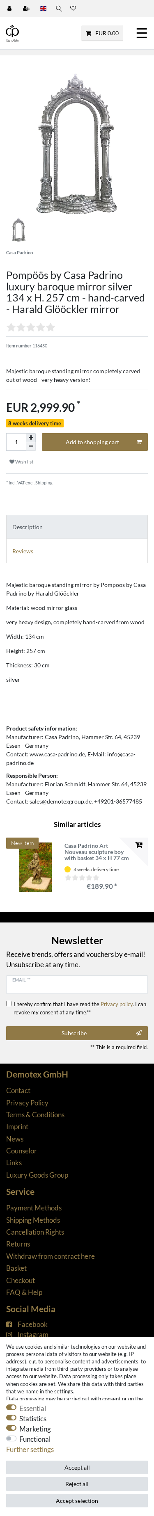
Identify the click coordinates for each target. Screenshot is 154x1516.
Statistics (32, 1418)
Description (27, 526)
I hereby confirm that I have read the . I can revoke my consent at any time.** (80, 1008)
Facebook (33, 1324)
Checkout (20, 1280)
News (14, 1139)
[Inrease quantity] (31, 437)
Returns (18, 1244)
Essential (32, 1408)
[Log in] (10, 8)
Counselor (21, 1150)
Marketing (35, 1429)
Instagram (33, 1334)
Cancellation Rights (35, 1232)
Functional (35, 1439)
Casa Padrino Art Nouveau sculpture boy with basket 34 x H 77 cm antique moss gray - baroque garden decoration (96, 851)
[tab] (77, 527)
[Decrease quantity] (31, 446)
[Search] (58, 8)
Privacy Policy (27, 1102)
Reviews (22, 551)
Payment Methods (34, 1207)
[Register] (27, 8)
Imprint (17, 1126)
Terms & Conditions (35, 1114)
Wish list (23, 462)
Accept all (77, 1467)
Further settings (30, 1449)
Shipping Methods (33, 1220)
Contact (18, 1090)
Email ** (21, 979)
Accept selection (77, 1500)
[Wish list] (73, 8)
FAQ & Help (24, 1292)
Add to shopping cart (92, 441)
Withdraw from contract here (50, 1256)
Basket (16, 1268)
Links (14, 1162)
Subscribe (74, 1033)
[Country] (43, 8)
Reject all (77, 1483)
